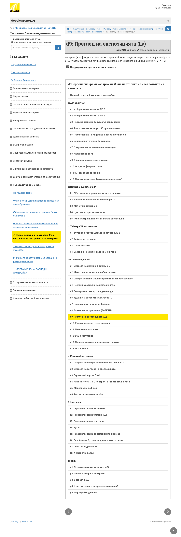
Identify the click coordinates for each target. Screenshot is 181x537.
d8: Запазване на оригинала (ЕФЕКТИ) (91, 310)
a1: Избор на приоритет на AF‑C (87, 109)
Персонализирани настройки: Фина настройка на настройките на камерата (35, 237)
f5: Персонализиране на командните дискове (95, 434)
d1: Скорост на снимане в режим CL (90, 266)
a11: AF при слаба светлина (85, 172)
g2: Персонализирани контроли (87, 473)
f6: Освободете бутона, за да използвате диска (96, 440)
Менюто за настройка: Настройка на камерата (33, 248)
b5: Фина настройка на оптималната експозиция (97, 218)
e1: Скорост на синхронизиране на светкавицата (97, 362)
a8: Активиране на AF (81, 153)
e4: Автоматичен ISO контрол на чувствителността (100, 381)
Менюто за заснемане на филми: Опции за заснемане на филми (35, 225)
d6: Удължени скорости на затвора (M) (91, 297)
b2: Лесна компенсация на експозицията (92, 199)
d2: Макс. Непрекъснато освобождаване (93, 272)
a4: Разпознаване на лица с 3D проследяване (95, 128)
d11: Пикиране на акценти (84, 329)
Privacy (15, 522)
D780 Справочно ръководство (86, 29)
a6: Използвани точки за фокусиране (90, 141)
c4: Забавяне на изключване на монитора (93, 252)
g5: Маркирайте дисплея (83, 492)
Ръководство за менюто (115, 29)
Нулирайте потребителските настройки (92, 95)
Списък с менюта (20, 72)
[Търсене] (58, 47)
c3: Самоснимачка (80, 245)
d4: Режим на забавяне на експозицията (92, 285)
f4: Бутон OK (77, 427)
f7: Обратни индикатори (83, 446)
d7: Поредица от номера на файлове (90, 304)
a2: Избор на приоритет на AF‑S (87, 115)
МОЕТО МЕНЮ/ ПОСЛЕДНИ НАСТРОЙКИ (30, 271)
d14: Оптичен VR (79, 348)
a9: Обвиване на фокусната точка (88, 160)
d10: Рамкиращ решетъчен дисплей (90, 323)
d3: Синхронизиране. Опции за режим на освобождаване (101, 278)
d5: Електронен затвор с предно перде (91, 291)
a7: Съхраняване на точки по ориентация (93, 147)
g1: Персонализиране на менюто (89, 467)
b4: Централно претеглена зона (87, 212)
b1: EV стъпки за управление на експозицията (95, 193)
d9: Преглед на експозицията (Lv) (88, 316)
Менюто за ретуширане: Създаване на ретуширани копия (35, 260)
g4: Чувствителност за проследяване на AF (94, 486)
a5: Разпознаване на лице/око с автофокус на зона (98, 134)
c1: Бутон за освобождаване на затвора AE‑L (95, 232)
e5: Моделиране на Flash (83, 388)
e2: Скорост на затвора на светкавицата (93, 369)
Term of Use (27, 522)
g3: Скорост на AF (80, 480)
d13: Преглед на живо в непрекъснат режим (94, 342)
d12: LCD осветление (81, 335)
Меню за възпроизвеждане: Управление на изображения (36, 202)
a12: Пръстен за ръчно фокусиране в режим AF (96, 179)
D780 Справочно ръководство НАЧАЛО (34, 28)
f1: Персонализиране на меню (87, 408)
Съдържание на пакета (23, 64)
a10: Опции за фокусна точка (86, 166)
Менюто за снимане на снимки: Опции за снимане (35, 214)
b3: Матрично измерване (83, 206)
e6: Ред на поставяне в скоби (86, 394)
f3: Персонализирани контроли (87, 421)
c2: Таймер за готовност (84, 239)
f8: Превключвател (82, 453)
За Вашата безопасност (23, 80)
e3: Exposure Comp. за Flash (85, 375)
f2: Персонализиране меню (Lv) (88, 415)
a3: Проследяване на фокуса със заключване (95, 122)
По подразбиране (22, 193)
